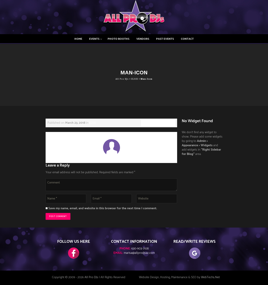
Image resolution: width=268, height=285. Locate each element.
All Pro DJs (91, 277)
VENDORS (142, 39)
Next (171, 134)
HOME (78, 39)
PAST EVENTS (165, 39)
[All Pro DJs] (134, 16)
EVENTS (94, 39)
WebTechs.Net (210, 277)
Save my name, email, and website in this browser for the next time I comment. (102, 208)
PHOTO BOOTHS (118, 39)
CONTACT (187, 39)
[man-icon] (111, 147)
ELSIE (92, 122)
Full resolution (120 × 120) (158, 122)
